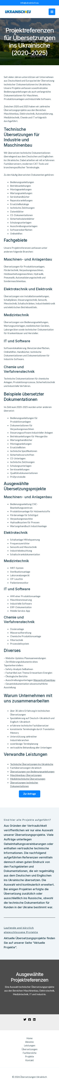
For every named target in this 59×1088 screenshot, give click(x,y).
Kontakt (29, 1060)
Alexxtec (29, 1042)
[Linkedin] (34, 1019)
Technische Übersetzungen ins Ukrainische (31, 764)
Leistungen (29, 1045)
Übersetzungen (29, 1049)
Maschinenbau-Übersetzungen (26, 775)
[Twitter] (24, 1019)
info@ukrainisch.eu (29, 2)
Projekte (29, 1056)
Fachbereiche (30, 1053)
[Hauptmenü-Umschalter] (52, 11)
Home (29, 1038)
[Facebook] (29, 1019)
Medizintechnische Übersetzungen (27, 779)
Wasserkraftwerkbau (44, 680)
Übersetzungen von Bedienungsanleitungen (32, 771)
